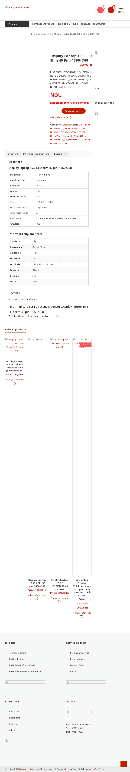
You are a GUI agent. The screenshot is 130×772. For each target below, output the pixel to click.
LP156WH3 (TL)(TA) (58, 139)
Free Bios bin (63, 24)
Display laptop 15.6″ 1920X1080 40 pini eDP (59, 584)
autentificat (26, 316)
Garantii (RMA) (77, 665)
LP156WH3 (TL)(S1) (76, 135)
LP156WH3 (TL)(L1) (58, 135)
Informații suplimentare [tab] (36, 153)
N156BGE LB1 (60, 143)
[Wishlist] (100, 10)
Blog (75, 24)
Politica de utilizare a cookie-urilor (25, 671)
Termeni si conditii (17, 652)
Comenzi (13, 723)
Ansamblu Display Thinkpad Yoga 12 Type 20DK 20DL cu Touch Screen (82, 587)
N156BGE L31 (74, 139)
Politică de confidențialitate (22, 665)
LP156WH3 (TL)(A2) (76, 128)
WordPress (98, 769)
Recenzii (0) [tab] (60, 153)
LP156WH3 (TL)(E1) (76, 132)
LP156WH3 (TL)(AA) (59, 132)
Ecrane (49, 33)
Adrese (12, 730)
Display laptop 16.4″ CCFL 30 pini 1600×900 (37, 583)
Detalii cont (14, 717)
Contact (85, 24)
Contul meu (99, 24)
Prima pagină (38, 33)
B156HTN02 (84, 124)
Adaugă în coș (72, 111)
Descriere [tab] (13, 153)
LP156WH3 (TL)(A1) (58, 128)
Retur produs (76, 659)
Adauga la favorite (59, 117)
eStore (66, 769)
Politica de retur (16, 659)
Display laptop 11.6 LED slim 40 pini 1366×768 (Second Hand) (14, 366)
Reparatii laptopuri (43, 24)
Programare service (79, 652)
